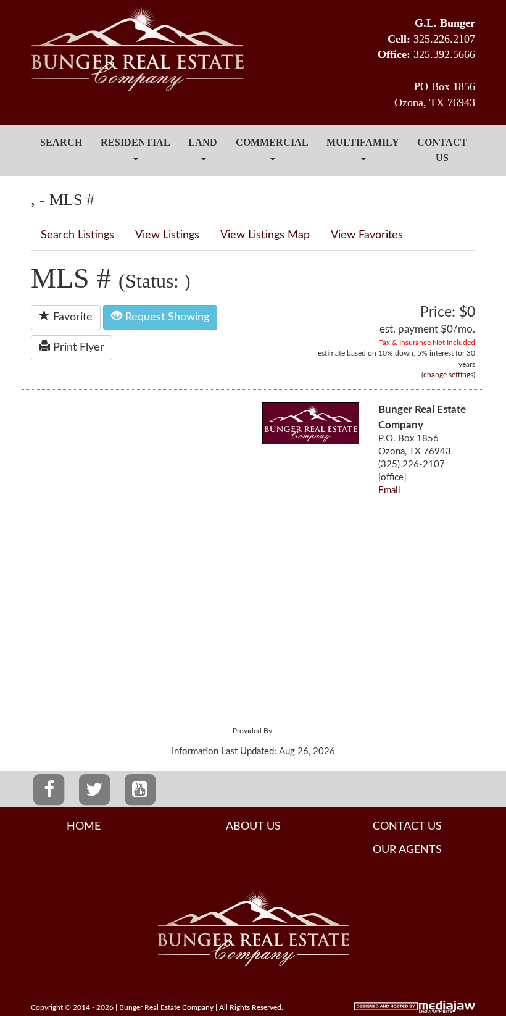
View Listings (167, 235)
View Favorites (367, 235)
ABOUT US (253, 826)
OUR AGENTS (407, 850)
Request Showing (165, 317)
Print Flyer (77, 347)
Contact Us (442, 150)
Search (61, 142)
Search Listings (77, 235)
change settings (448, 374)
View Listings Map (265, 235)
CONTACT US (407, 826)
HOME (84, 826)
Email (389, 490)
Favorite (71, 317)
